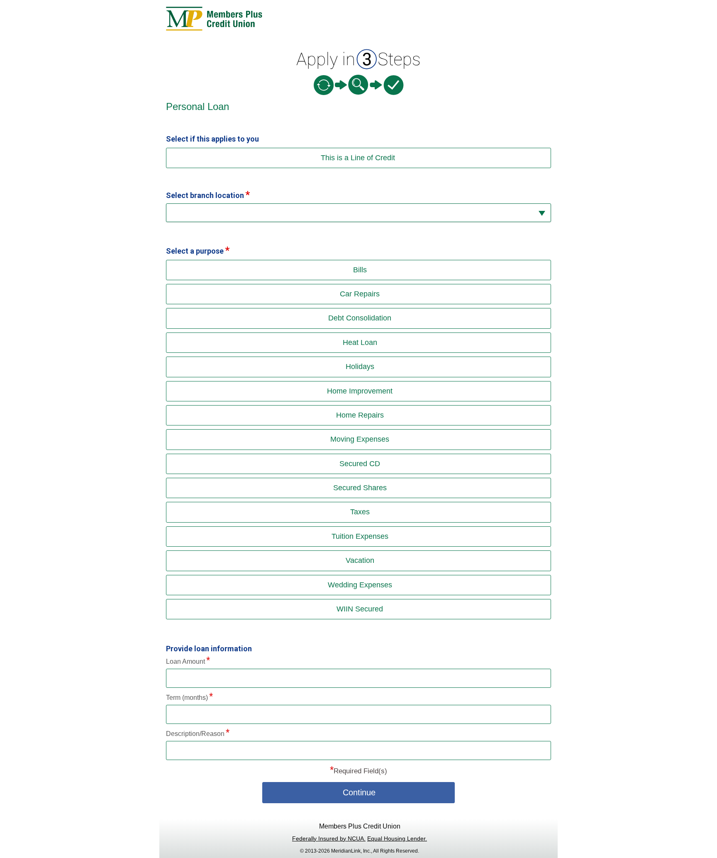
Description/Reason (195, 733)
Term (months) (187, 697)
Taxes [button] (360, 512)
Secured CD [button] (359, 464)
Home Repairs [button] (360, 415)
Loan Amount (185, 661)
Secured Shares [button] (360, 488)
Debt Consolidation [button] (359, 318)
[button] (358, 212)
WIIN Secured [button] (360, 609)
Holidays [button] (360, 366)
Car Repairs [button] (360, 294)
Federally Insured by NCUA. (329, 838)
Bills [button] (360, 270)
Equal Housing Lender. (397, 838)
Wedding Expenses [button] (360, 585)
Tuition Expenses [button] (360, 536)
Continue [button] (359, 792)
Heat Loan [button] (360, 342)
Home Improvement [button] (360, 391)
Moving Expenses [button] (359, 439)
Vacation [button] (360, 560)
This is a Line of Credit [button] (358, 158)
